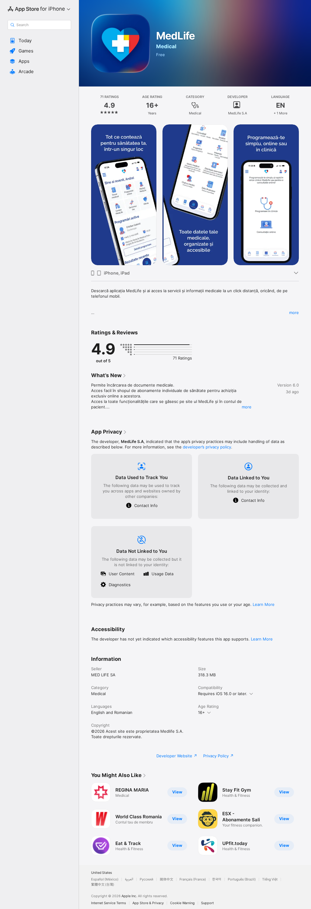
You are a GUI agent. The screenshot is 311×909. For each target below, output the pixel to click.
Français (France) (192, 879)
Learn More (264, 604)
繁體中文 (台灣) (102, 884)
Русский (146, 879)
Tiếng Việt (270, 879)
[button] (39, 40)
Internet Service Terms (108, 903)
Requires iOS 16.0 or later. (222, 693)
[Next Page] (305, 105)
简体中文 (166, 879)
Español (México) (104, 879)
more (294, 312)
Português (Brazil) (242, 879)
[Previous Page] (85, 105)
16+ (201, 712)
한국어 (216, 879)
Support (207, 903)
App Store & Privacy (148, 903)
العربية (129, 879)
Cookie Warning (182, 903)
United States (101, 872)
